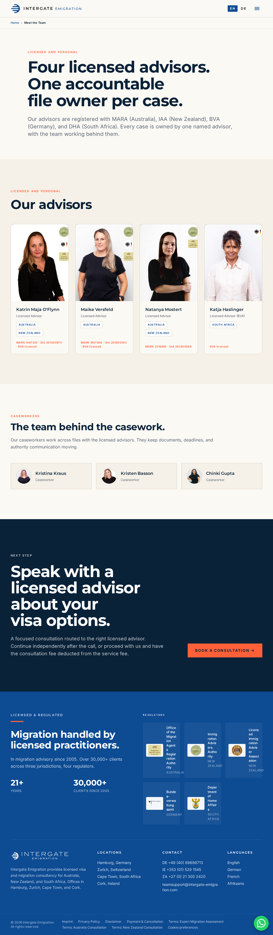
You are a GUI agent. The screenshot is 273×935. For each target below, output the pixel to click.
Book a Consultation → (225, 650)
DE (243, 8)
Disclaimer (113, 922)
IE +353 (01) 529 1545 (181, 869)
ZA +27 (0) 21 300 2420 (184, 876)
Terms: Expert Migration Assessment (196, 922)
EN (232, 8)
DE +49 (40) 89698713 (182, 862)
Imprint (67, 922)
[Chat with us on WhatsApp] (261, 923)
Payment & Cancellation (145, 922)
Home (15, 23)
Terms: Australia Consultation (84, 927)
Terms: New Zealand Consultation (137, 927)
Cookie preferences (183, 927)
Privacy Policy (89, 922)
